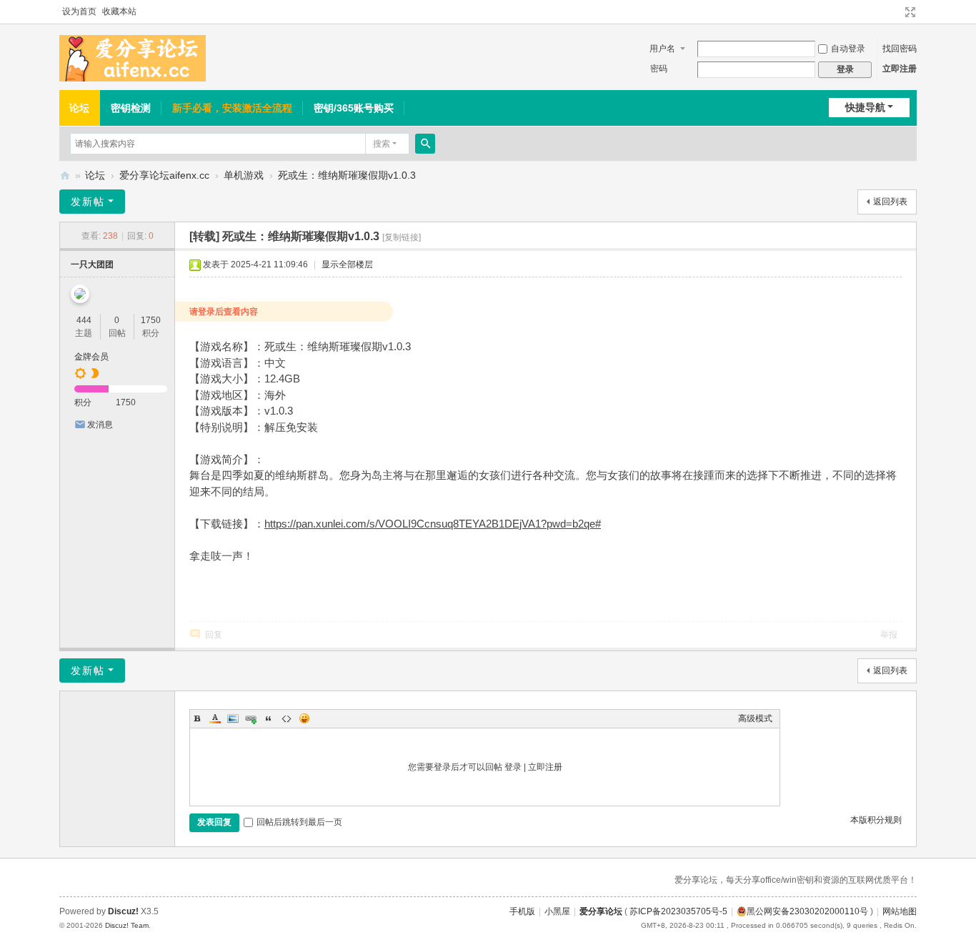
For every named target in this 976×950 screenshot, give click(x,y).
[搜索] (425, 144)
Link (251, 718)
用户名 (662, 49)
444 (83, 320)
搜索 (381, 144)
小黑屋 (557, 911)
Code (286, 718)
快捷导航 (865, 107)
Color (215, 718)
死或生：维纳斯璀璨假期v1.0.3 (347, 175)
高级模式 (755, 718)
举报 (888, 635)
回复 (213, 635)
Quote (269, 718)
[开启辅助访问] (896, 12)
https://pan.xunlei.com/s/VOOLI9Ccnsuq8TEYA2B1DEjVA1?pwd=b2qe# (432, 524)
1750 (151, 320)
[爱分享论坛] (132, 58)
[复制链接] (401, 237)
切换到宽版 (910, 12)
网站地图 (899, 911)
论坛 (79, 108)
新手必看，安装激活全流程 (232, 108)
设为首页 (79, 11)
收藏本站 (119, 11)
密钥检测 (131, 108)
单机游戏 (244, 175)
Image (233, 718)
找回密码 (899, 49)
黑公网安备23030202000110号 (807, 911)
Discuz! (123, 911)
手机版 (522, 911)
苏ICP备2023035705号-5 (678, 911)
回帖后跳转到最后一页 (299, 822)
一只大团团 (92, 264)
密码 (658, 69)
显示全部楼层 (347, 264)
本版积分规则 (876, 820)
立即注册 (899, 69)
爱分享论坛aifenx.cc (164, 175)
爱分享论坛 (65, 175)
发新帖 (88, 201)
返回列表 (890, 202)
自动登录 (848, 49)
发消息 (100, 425)
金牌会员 (91, 357)
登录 (513, 767)
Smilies (304, 718)
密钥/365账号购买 (354, 108)
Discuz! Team (127, 925)
